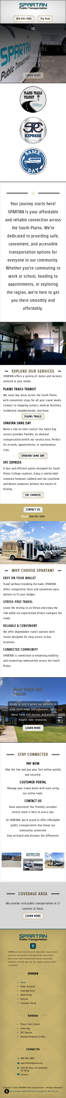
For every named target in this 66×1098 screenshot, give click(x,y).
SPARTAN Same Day (17, 423)
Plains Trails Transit (19, 389)
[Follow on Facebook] (33, 946)
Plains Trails (33, 416)
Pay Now (33, 763)
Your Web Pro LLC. (50, 1091)
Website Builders (15, 1091)
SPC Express (12, 462)
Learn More (33, 71)
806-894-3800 (37, 516)
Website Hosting (33, 1091)
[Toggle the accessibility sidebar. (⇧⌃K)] (6, 1091)
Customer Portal (33, 782)
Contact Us (33, 509)
